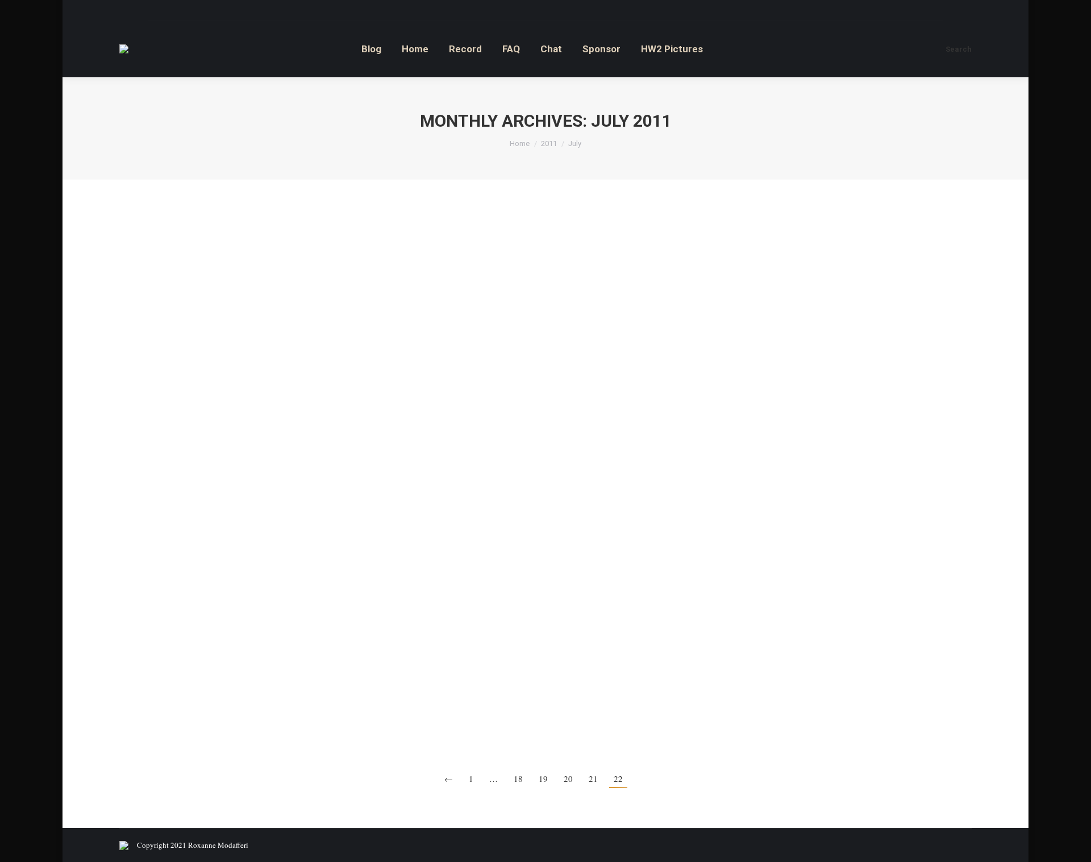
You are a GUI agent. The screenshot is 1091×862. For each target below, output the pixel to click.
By (212, 260)
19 (543, 778)
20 (568, 778)
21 (593, 778)
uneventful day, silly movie (202, 239)
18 (518, 778)
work (174, 260)
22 (618, 778)
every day (148, 260)
